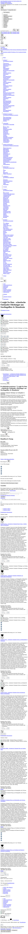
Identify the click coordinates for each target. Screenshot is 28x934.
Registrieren (9, 3)
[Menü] (2, 7)
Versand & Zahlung (7, 289)
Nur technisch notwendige (6, 930)
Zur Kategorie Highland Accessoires (10, 115)
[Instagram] (4, 917)
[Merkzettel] (2, 40)
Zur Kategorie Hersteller (8, 220)
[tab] (14, 375)
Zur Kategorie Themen (8, 190)
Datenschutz (5, 286)
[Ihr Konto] (2, 43)
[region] (14, 333)
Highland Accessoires (8, 16)
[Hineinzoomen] (7, 337)
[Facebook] (1, 917)
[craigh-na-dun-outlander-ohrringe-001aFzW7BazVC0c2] (14, 323)
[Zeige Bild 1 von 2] (1, 327)
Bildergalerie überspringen (6, 314)
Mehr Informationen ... (17, 927)
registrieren (5, 48)
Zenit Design (16, 920)
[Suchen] (14, 30)
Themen (5, 24)
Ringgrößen (5, 892)
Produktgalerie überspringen (6, 512)
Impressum (5, 287)
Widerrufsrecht (6, 292)
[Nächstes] (2, 278)
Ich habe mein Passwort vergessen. (8, 495)
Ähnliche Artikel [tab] (6, 508)
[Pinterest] (2, 917)
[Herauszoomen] (2, 337)
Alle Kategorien (6, 12)
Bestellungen (19, 49)
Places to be (5, 893)
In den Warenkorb (4, 367)
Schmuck (5, 14)
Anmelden (3, 3)
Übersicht (3, 49)
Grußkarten (6, 21)
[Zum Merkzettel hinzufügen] (2, 317)
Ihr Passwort (3, 494)
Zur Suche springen (16, 1)
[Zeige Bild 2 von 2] (2, 327)
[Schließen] (1, 335)
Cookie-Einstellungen (7, 285)
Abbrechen (3, 498)
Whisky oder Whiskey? (8, 887)
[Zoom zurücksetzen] (4, 337)
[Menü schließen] (6, 45)
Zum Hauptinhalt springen (6, 1)
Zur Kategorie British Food (8, 168)
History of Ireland (6, 891)
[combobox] (7, 31)
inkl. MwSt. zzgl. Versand (6, 356)
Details (2, 789)
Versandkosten (23, 922)
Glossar (5, 27)
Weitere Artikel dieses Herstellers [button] (7, 459)
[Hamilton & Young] (14, 310)
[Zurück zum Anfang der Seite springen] (2, 925)
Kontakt (4, 288)
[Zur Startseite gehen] (10, 33)
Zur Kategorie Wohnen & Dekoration (11, 145)
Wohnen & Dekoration (8, 18)
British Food (6, 20)
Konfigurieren (14, 930)
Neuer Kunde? (13, 490)
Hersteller (5, 25)
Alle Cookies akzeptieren (5, 931)
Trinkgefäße (6, 17)
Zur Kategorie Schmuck (8, 61)
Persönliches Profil (9, 49)
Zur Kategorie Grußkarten (8, 177)
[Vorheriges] (2, 55)
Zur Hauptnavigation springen (11, 2)
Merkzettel (24, 49)
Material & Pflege (6, 889)
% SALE (5, 23)
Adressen (15, 49)
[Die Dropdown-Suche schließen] (17, 30)
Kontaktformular (10, 883)
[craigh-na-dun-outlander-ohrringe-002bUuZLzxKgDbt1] (14, 321)
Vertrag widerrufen (7, 290)
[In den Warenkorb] (2, 564)
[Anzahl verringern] (3, 365)
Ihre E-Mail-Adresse (5, 492)
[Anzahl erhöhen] (8, 365)
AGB (4, 283)
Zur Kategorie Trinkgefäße (8, 124)
